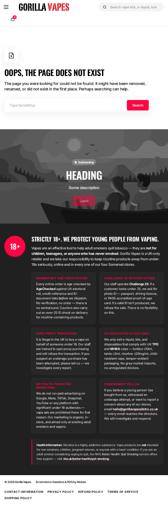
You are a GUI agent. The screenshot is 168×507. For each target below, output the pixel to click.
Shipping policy (18, 498)
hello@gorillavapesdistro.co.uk (135, 409)
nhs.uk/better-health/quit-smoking (86, 458)
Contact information (24, 491)
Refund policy (90, 491)
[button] (6, 7)
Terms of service (122, 491)
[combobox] (135, 7)
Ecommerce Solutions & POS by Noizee (61, 482)
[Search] (105, 7)
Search (137, 105)
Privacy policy (60, 491)
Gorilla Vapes (23, 482)
